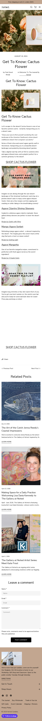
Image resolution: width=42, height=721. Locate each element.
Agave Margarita (10, 244)
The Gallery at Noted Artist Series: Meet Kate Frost (19, 562)
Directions (6, 679)
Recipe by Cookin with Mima (11, 222)
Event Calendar (16, 704)
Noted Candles (12, 712)
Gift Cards (5, 704)
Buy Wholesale (17, 700)
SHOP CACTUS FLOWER (21, 162)
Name (4, 589)
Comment (6, 608)
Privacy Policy (6, 708)
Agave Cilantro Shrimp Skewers (18, 208)
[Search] (31, 7)
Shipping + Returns (30, 704)
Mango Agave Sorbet (12, 226)
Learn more (6, 442)
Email (4, 598)
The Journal (6, 700)
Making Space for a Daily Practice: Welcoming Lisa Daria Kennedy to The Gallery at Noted (19, 495)
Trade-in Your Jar (31, 700)
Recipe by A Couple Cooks (10, 258)
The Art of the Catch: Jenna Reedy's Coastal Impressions (20, 429)
